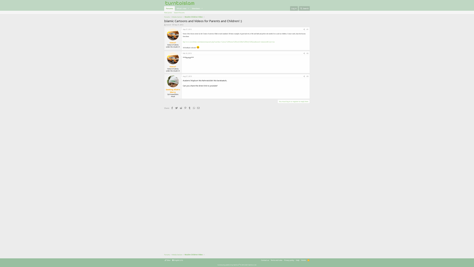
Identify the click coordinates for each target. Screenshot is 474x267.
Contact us (265, 260)
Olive (168, 260)
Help (297, 260)
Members (196, 8)
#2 (307, 53)
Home (303, 260)
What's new (181, 8)
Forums (169, 8)
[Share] (304, 29)
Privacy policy (289, 260)
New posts (168, 12)
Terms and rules (276, 260)
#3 (307, 76)
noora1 (168, 25)
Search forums (179, 12)
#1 (307, 29)
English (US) (178, 260)
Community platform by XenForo (237, 265)
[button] (188, 8)
